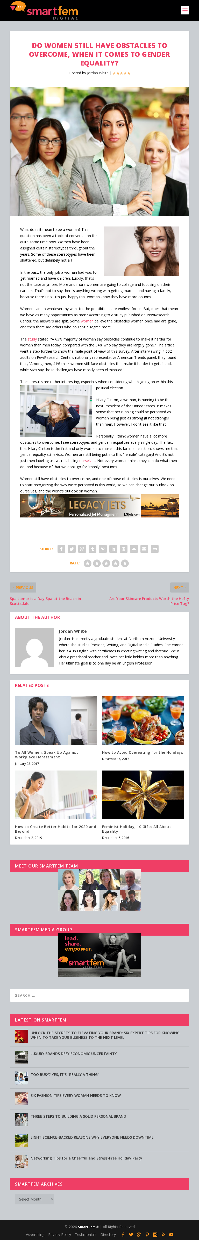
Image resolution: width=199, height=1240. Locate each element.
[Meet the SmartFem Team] (99, 909)
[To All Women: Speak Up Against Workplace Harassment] (56, 720)
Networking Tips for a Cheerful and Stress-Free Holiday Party (86, 1158)
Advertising (35, 1234)
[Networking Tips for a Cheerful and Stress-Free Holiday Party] (21, 1161)
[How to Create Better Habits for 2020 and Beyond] (56, 795)
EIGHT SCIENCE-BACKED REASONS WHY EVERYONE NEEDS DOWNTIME (92, 1137)
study (32, 339)
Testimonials (85, 1234)
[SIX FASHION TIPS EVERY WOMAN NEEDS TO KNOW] (21, 1098)
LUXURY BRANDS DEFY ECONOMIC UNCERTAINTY (74, 1053)
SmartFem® (88, 1227)
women (87, 321)
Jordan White (98, 72)
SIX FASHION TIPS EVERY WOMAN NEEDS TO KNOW (76, 1095)
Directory (108, 1234)
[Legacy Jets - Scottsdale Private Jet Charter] (99, 516)
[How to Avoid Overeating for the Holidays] (143, 720)
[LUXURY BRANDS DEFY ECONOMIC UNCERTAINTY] (21, 1057)
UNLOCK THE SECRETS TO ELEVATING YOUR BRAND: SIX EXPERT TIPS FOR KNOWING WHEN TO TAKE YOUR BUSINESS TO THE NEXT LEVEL (105, 1035)
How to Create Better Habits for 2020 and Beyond (55, 829)
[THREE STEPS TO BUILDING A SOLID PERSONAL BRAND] (21, 1119)
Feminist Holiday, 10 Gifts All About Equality (136, 829)
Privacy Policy (59, 1234)
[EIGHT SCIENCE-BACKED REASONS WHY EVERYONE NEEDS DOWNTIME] (21, 1140)
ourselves (87, 460)
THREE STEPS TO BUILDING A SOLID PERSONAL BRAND (78, 1116)
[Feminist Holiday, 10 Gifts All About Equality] (143, 795)
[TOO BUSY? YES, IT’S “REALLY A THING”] (21, 1078)
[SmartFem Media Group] (99, 975)
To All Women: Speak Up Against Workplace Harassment (46, 754)
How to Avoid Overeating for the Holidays (142, 752)
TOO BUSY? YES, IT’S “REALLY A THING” (65, 1074)
